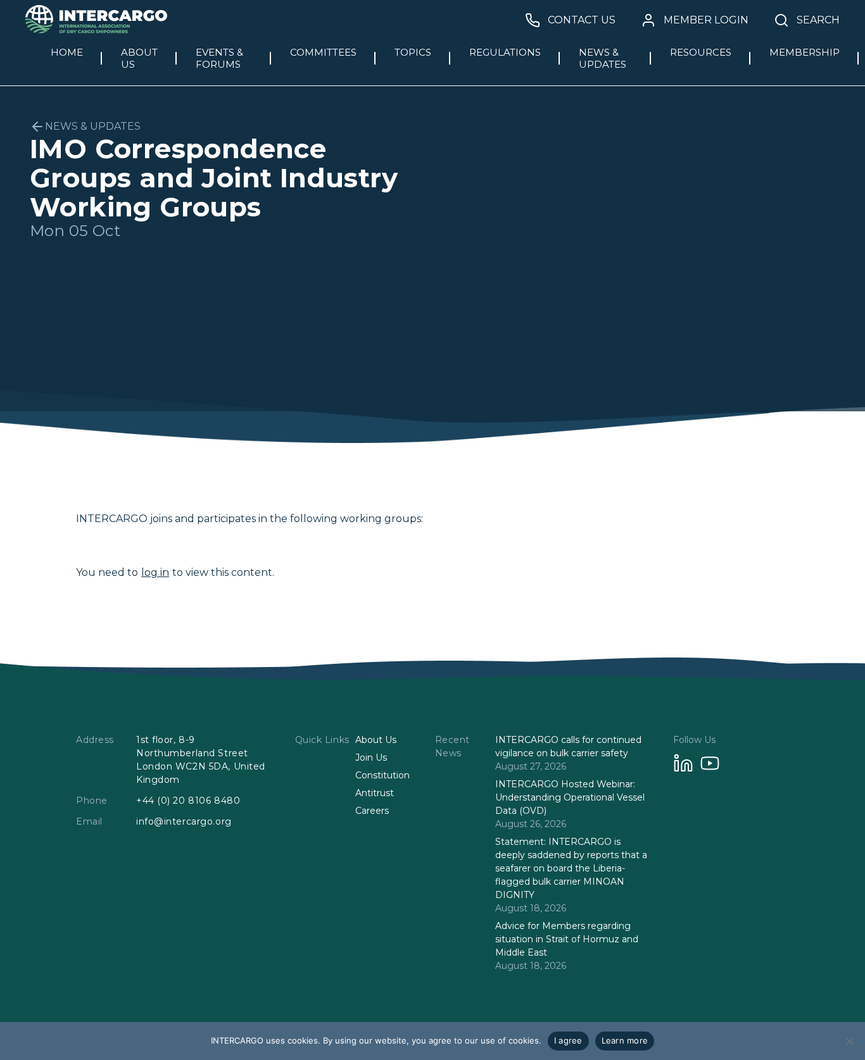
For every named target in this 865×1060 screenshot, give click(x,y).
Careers (372, 810)
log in (155, 572)
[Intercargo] (96, 30)
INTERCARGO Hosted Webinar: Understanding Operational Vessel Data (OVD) (570, 797)
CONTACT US (582, 20)
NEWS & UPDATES (602, 58)
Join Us (371, 757)
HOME (67, 52)
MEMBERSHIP (804, 52)
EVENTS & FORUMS (219, 58)
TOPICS (413, 52)
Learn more (625, 1040)
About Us (375, 739)
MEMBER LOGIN (706, 20)
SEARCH (818, 20)
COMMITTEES (323, 52)
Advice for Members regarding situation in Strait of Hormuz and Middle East (566, 939)
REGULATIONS (505, 52)
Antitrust (374, 793)
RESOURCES (700, 52)
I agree (568, 1040)
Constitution (382, 775)
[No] (849, 1041)
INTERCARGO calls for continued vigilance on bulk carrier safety (568, 746)
